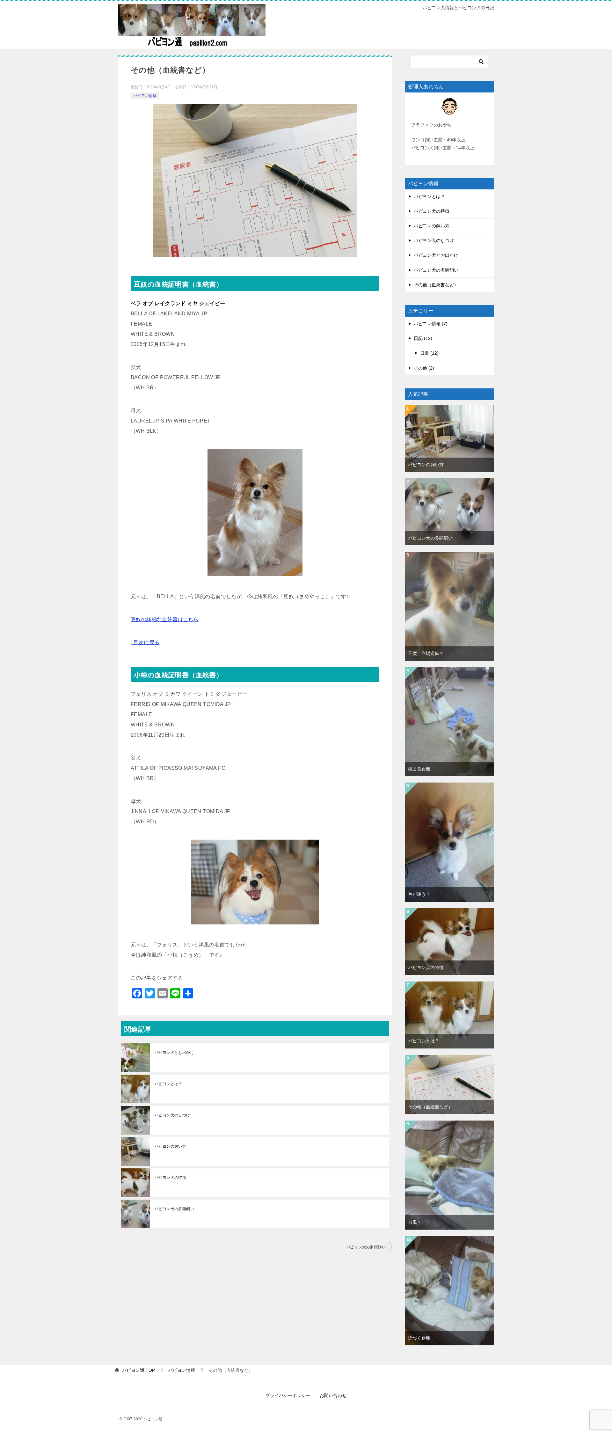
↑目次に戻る (145, 642)
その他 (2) (424, 368)
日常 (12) (429, 353)
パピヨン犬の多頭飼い (174, 1209)
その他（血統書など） (436, 284)
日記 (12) (423, 338)
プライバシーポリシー (288, 1395)
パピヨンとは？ (168, 1084)
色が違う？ (419, 894)
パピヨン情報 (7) (431, 323)
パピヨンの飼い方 (170, 1146)
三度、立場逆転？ (426, 653)
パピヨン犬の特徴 (170, 1177)
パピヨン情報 (145, 95)
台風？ (414, 1222)
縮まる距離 (419, 768)
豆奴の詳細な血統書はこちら (165, 619)
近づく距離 (419, 1338)
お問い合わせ (333, 1395)
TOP (138, 1370)
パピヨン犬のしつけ (172, 1115)
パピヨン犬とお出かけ (174, 1052)
